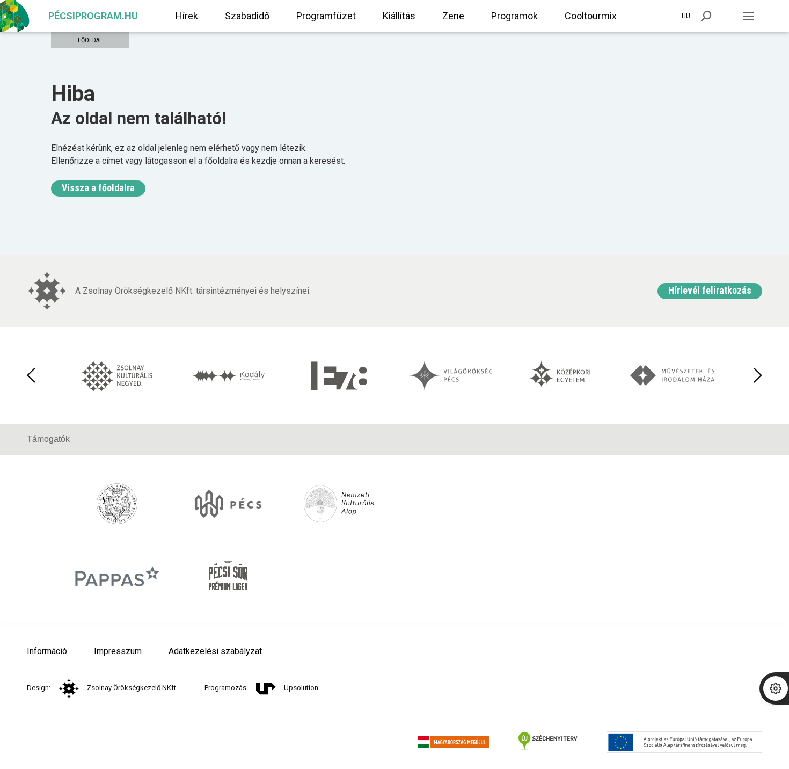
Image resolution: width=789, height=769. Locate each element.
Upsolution (301, 688)
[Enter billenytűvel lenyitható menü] (749, 16)
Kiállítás (399, 15)
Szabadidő (247, 15)
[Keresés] (706, 16)
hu (686, 16)
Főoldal (90, 40)
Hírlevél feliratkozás (709, 290)
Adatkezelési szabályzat (215, 651)
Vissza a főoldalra (98, 187)
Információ (47, 651)
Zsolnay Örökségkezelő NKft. (132, 688)
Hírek (187, 15)
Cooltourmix (591, 15)
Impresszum (118, 651)
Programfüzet (326, 15)
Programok (514, 15)
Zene (453, 15)
